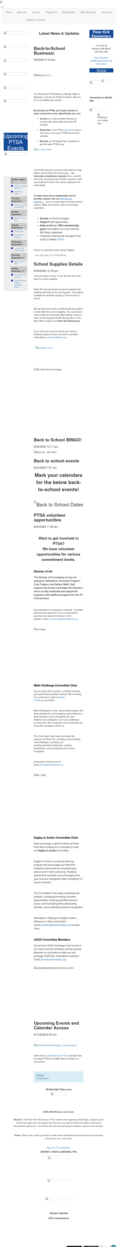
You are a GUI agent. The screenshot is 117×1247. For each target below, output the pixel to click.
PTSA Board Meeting (18, 236)
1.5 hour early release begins (19, 249)
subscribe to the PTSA (57, 1055)
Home (9, 12)
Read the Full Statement (58, 1147)
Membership (69, 12)
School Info (107, 12)
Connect (36, 12)
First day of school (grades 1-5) (20, 187)
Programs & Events (36, 19)
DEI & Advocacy (88, 12)
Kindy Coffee (18, 231)
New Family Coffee (18, 193)
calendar (67, 129)
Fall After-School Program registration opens (20, 283)
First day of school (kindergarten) (20, 206)
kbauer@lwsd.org (58, 337)
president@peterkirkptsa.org (56, 925)
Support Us (51, 12)
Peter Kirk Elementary (101, 33)
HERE (60, 239)
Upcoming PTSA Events (16, 142)
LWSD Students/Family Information (101, 62)
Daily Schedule (101, 57)
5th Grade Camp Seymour (20, 276)
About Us (21, 12)
